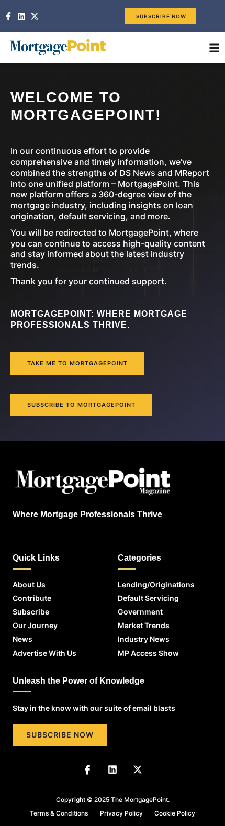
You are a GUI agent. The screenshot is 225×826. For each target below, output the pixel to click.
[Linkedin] (112, 769)
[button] (214, 47)
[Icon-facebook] (87, 769)
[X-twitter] (137, 769)
